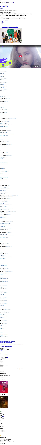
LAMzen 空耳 (4, 6)
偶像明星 (7, 20)
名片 (2, 23)
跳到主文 (1, 8)
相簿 (2, 21)
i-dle (5, 358)
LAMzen (1, 350)
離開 (4, 443)
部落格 (3, 22)
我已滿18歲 (2, 443)
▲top (1, 359)
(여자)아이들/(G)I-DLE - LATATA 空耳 (10, 27)
